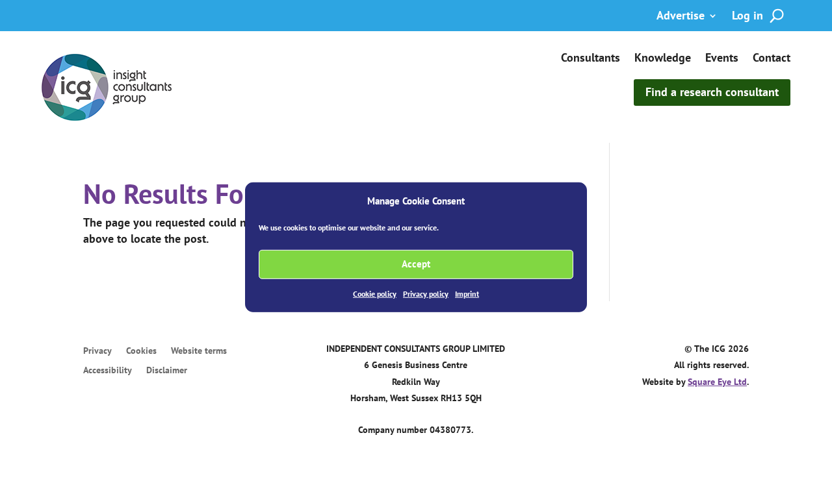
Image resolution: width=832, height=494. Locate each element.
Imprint (467, 294)
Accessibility (107, 370)
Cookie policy (374, 294)
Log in (747, 17)
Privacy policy (425, 294)
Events (721, 59)
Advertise (680, 17)
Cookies (141, 351)
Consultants (590, 59)
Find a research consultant (712, 91)
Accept (416, 264)
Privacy (97, 351)
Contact (771, 59)
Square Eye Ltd (717, 382)
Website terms (199, 351)
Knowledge (662, 59)
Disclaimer (166, 370)
